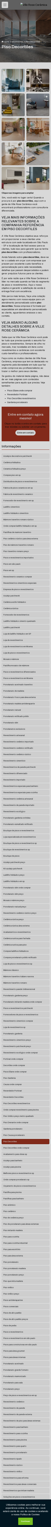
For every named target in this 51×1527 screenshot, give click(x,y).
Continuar (25, 1521)
